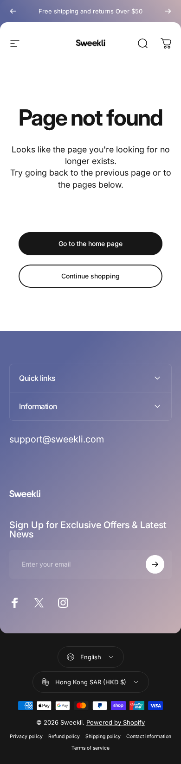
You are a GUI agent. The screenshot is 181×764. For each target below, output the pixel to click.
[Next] (168, 11)
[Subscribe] (155, 564)
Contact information (148, 736)
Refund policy (64, 736)
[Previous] (13, 11)
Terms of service (90, 748)
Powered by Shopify (115, 722)
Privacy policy (26, 736)
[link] (56, 439)
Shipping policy (103, 736)
